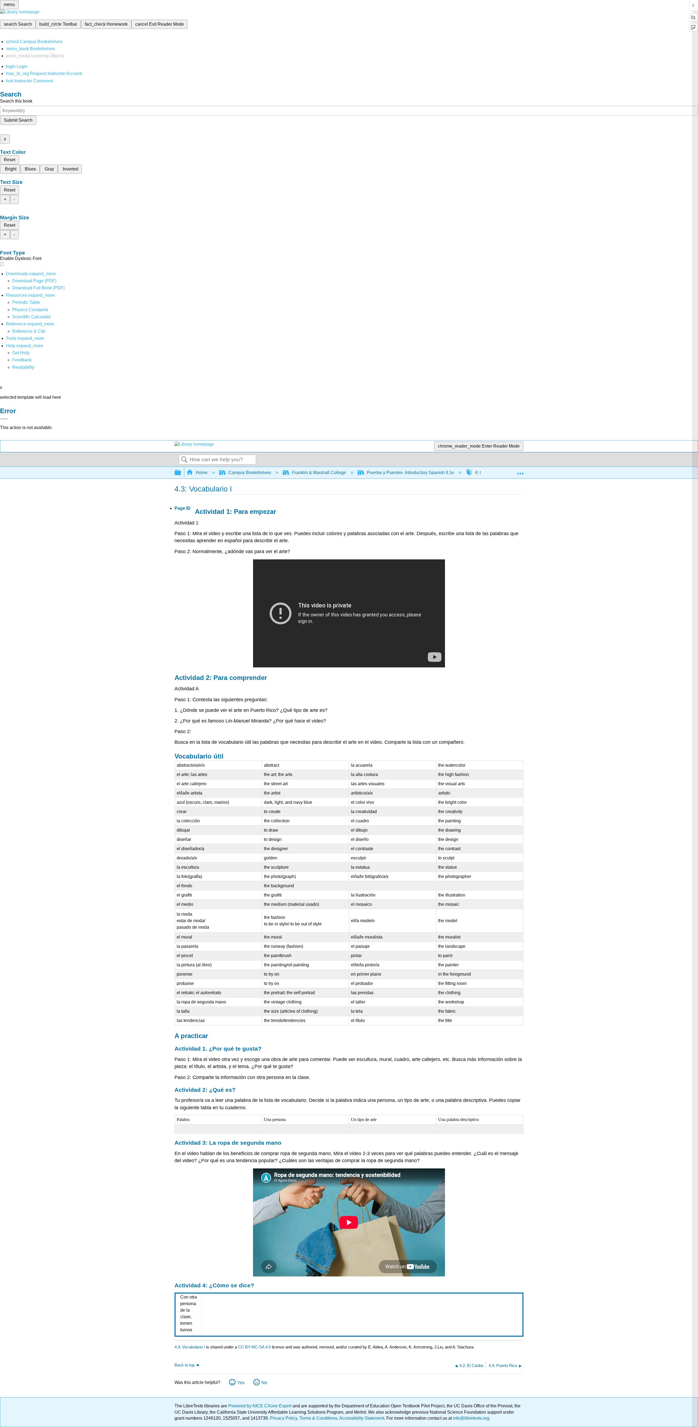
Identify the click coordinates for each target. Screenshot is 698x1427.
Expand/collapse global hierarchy (181, 472)
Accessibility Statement (361, 1418)
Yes (241, 1382)
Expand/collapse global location (520, 471)
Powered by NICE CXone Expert (260, 1406)
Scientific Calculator (31, 316)
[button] (22, 360)
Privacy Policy (283, 1418)
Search (184, 459)
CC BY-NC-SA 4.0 (254, 1347)
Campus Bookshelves (249, 472)
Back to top (184, 1365)
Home (202, 472)
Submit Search (18, 120)
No (264, 1382)
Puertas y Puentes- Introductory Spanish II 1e (410, 472)
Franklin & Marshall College (319, 472)
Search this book (16, 101)
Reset (9, 159)
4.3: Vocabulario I (189, 1347)
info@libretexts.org (470, 1418)
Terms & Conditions (318, 1418)
